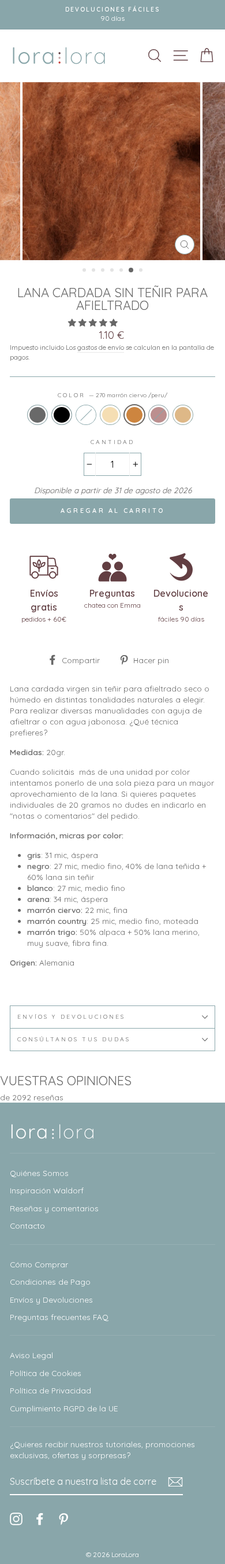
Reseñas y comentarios (54, 1208)
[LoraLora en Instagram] (16, 1519)
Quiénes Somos (39, 1173)
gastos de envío (100, 347)
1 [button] (85, 271)
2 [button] (94, 271)
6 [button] (131, 270)
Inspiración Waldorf (47, 1190)
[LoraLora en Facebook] (39, 1519)
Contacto (27, 1225)
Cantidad (112, 442)
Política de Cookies (45, 1373)
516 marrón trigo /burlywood (183, 414)
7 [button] (142, 271)
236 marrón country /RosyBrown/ (158, 414)
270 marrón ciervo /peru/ (134, 414)
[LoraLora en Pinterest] (63, 1519)
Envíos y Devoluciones (51, 1299)
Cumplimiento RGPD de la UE (64, 1408)
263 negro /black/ (62, 414)
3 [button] (104, 271)
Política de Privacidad (50, 1390)
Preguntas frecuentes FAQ (59, 1317)
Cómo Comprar (39, 1264)
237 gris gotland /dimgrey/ (37, 414)
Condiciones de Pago (50, 1281)
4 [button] (113, 271)
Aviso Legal (31, 1355)
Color (112, 395)
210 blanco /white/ (86, 414)
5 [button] (122, 271)
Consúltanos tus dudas (73, 1039)
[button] (94, 322)
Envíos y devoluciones (71, 1017)
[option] (112, 171)
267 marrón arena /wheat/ (110, 414)
